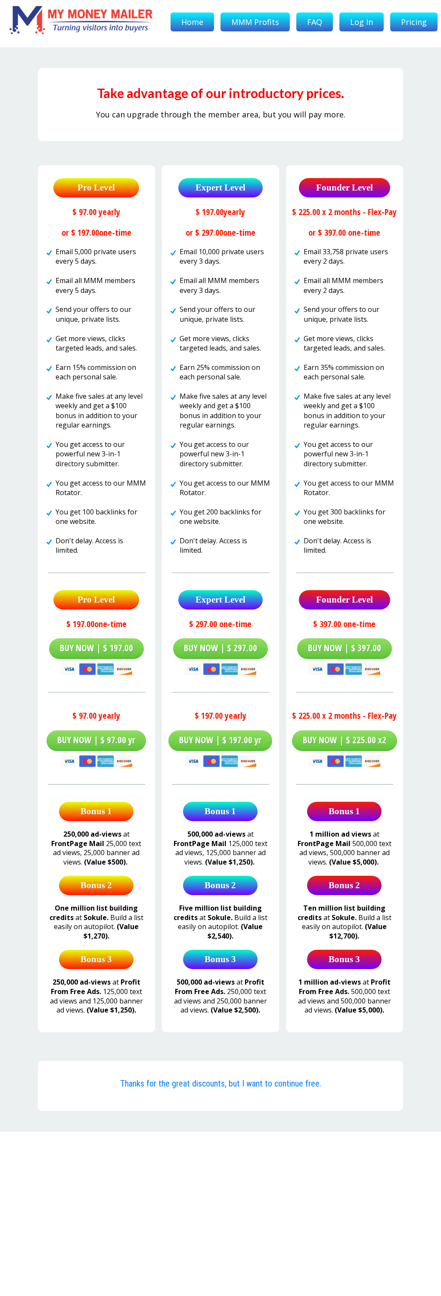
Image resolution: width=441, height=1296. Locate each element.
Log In (361, 22)
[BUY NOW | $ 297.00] (220, 667)
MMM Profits (255, 22)
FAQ (314, 22)
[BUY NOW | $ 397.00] (344, 667)
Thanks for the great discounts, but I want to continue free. (220, 1083)
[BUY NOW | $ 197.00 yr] (220, 759)
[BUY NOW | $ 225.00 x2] (344, 759)
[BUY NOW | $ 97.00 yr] (96, 759)
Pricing (414, 22)
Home (192, 22)
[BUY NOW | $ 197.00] (96, 667)
